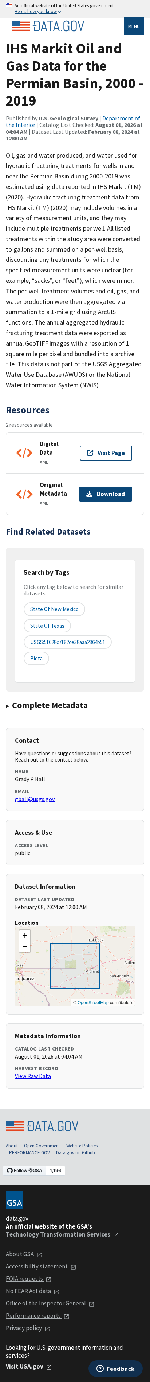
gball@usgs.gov (35, 799)
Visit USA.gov (25, 1366)
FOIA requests (25, 1279)
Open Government (42, 1146)
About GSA (20, 1254)
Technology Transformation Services (58, 1234)
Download (111, 494)
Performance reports (34, 1316)
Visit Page (111, 453)
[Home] (48, 26)
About (12, 1146)
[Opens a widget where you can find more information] (115, 1369)
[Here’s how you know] (75, 9)
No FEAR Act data (29, 1291)
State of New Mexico (54, 609)
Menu (134, 26)
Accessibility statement (37, 1266)
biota (36, 658)
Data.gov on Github (75, 1153)
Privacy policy (24, 1328)
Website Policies (82, 1146)
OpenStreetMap (93, 1002)
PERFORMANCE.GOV (29, 1153)
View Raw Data (33, 1076)
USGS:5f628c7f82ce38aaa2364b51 (67, 642)
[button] (24, 935)
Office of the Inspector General (46, 1303)
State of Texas (47, 625)
